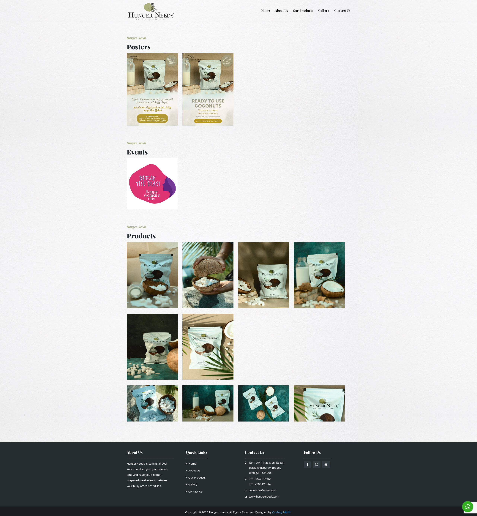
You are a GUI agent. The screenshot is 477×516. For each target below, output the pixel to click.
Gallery (324, 10)
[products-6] (208, 378)
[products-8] (208, 420)
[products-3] (263, 307)
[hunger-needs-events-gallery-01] (152, 208)
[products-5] (152, 378)
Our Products (303, 10)
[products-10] (319, 420)
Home (265, 10)
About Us (281, 10)
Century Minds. (281, 512)
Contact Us (342, 10)
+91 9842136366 (260, 479)
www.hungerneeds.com (264, 496)
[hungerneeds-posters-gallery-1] (152, 124)
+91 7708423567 (260, 484)
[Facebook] (307, 464)
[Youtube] (326, 464)
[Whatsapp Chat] (467, 506)
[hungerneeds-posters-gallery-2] (208, 124)
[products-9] (263, 420)
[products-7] (152, 420)
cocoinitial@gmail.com (263, 490)
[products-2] (208, 307)
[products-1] (152, 307)
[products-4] (319, 307)
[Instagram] (316, 464)
